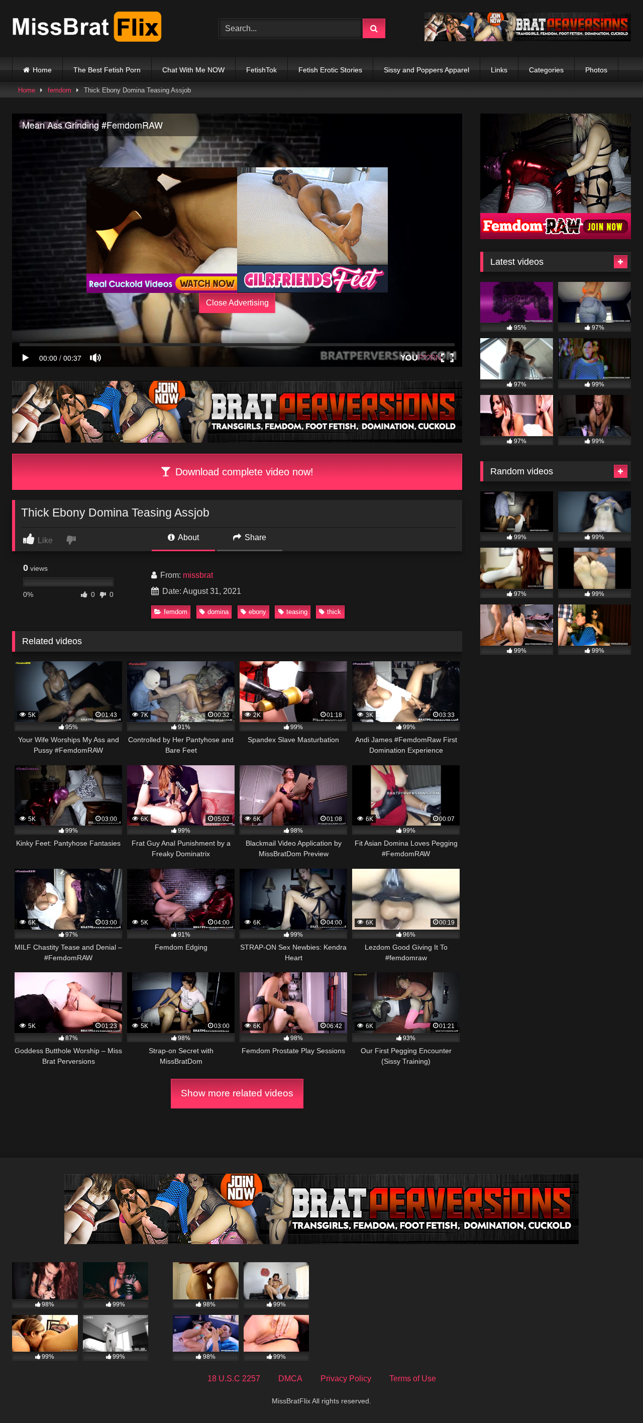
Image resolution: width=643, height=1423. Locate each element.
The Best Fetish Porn (107, 70)
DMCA (290, 1378)
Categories (546, 70)
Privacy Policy (345, 1378)
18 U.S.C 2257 (233, 1378)
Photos (596, 70)
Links (499, 70)
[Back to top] (612, 1393)
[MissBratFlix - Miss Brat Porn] (87, 28)
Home (42, 70)
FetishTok (261, 70)
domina (218, 612)
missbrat (198, 575)
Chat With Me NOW (193, 70)
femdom (59, 90)
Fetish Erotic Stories (330, 70)
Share (254, 537)
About (187, 537)
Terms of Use (412, 1378)
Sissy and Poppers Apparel (426, 70)
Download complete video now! (242, 471)
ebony (257, 612)
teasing (296, 612)
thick (334, 612)
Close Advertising (237, 302)
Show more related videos (237, 1093)
